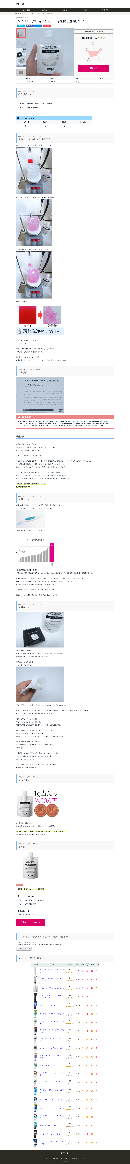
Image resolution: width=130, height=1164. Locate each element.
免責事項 (55, 1158)
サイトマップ (84, 1158)
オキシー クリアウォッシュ (50, 1125)
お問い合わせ (65, 1158)
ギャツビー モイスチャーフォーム (52, 1014)
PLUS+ (21, 4)
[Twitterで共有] (21, 26)
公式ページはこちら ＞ (30, 922)
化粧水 (44, 10)
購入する (93, 68)
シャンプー (65, 10)
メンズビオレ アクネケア (49, 1065)
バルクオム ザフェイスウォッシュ (52, 988)
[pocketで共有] (47, 26)
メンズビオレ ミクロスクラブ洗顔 (52, 1099)
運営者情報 (74, 1158)
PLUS (65, 1153)
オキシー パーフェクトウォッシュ (52, 1005)
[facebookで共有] (30, 26)
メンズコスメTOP (24, 10)
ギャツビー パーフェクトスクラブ (52, 1108)
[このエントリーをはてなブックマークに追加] (38, 26)
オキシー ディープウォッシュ (50, 1134)
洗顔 (85, 10)
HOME (46, 1158)
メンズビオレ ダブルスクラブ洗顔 (52, 1048)
